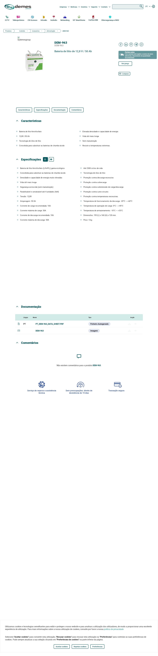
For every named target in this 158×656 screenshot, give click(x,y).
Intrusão (44, 20)
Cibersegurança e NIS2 (110, 20)
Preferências (97, 646)
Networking (64, 20)
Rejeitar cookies (80, 646)
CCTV (7, 20)
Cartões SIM (93, 20)
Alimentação (51, 31)
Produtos (8, 31)
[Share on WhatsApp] (141, 44)
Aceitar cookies (62, 646)
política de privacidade (114, 629)
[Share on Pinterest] (131, 44)
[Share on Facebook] (120, 44)
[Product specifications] (51, 159)
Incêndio (53, 20)
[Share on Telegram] (136, 44)
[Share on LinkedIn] (126, 44)
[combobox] (127, 6)
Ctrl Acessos (32, 20)
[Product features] (45, 159)
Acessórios (36, 31)
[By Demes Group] (18, 7)
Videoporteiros (18, 20)
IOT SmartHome (79, 20)
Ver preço (125, 63)
